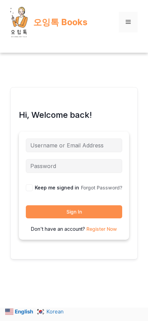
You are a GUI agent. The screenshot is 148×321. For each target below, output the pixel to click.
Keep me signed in (57, 187)
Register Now (101, 229)
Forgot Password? (101, 187)
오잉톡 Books (60, 22)
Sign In (74, 212)
